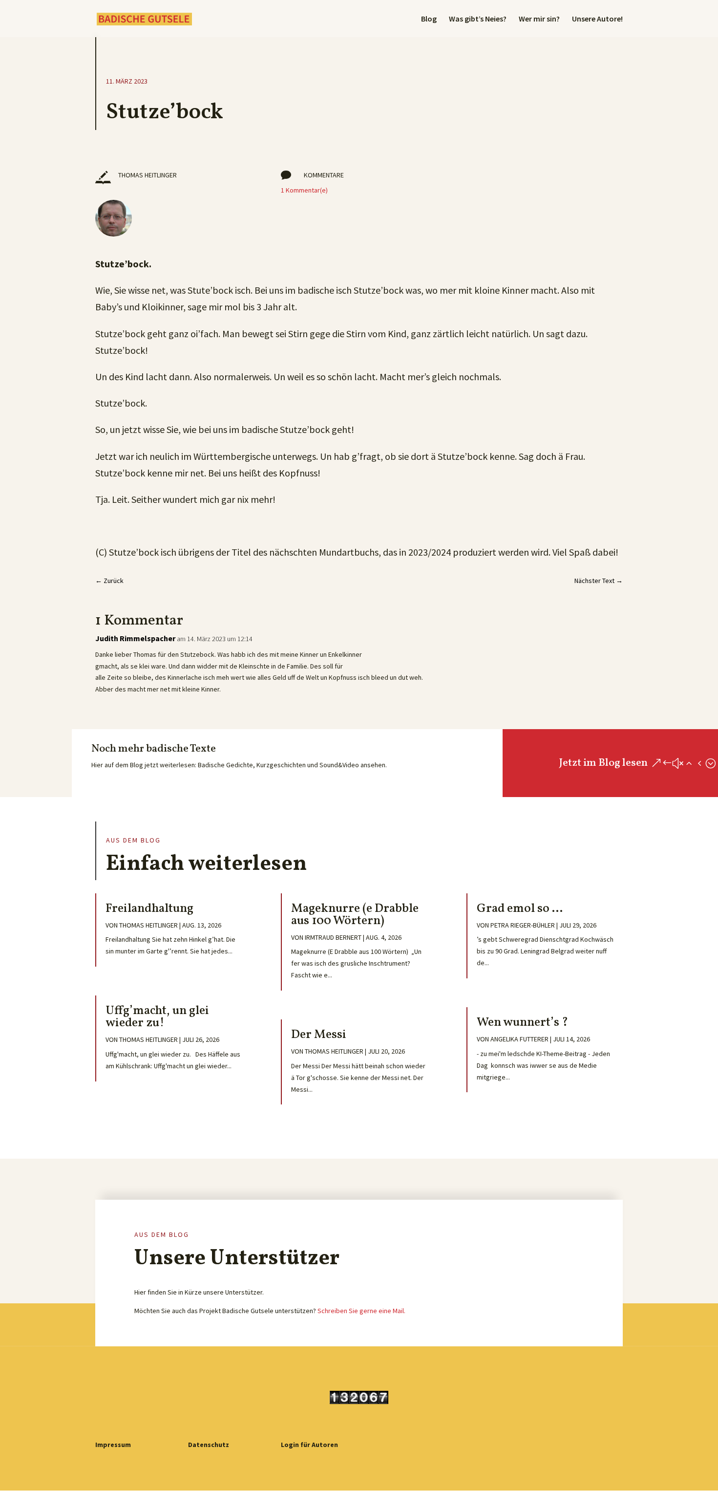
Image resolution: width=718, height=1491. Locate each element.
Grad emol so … (520, 908)
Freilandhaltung (149, 908)
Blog (429, 19)
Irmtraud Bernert (333, 937)
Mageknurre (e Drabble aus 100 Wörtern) (355, 914)
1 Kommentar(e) (304, 190)
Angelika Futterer (519, 1039)
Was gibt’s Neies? (478, 19)
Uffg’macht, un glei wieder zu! (157, 1017)
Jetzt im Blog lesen (603, 763)
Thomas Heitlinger (148, 925)
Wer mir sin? (539, 19)
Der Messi (318, 1034)
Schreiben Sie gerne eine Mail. (361, 1310)
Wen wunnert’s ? (522, 1022)
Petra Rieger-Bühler (522, 925)
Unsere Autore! (597, 19)
